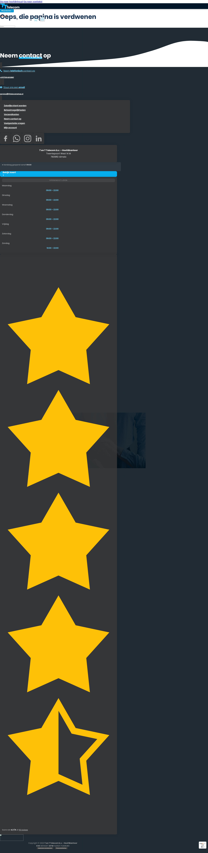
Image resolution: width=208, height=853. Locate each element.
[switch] (202, 847)
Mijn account (10, 127)
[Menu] (205, 843)
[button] (58, 174)
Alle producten (6, 11)
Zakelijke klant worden (15, 105)
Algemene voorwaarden (45, 848)
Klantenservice (23, 19)
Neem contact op (12, 118)
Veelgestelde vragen (14, 123)
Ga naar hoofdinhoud (11, 1)
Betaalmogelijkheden (15, 110)
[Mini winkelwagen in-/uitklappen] (35, 19)
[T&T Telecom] (74, 6)
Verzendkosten (11, 114)
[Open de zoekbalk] (74, 13)
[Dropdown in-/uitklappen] (30, 19)
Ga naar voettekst (32, 1)
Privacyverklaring (61, 848)
